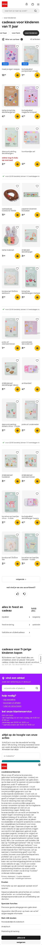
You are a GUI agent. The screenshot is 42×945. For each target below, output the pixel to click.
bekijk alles (33, 609)
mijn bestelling (9, 699)
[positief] (17, 594)
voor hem (16, 33)
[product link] (11, 54)
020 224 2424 (7, 715)
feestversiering (8, 625)
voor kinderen (10, 18)
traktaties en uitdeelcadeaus (13, 632)
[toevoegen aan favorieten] (17, 46)
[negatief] (24, 594)
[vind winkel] (36, 688)
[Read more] (21, 668)
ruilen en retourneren (12, 706)
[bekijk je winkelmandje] (32, 4)
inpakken (5, 617)
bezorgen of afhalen (12, 703)
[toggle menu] (38, 4)
